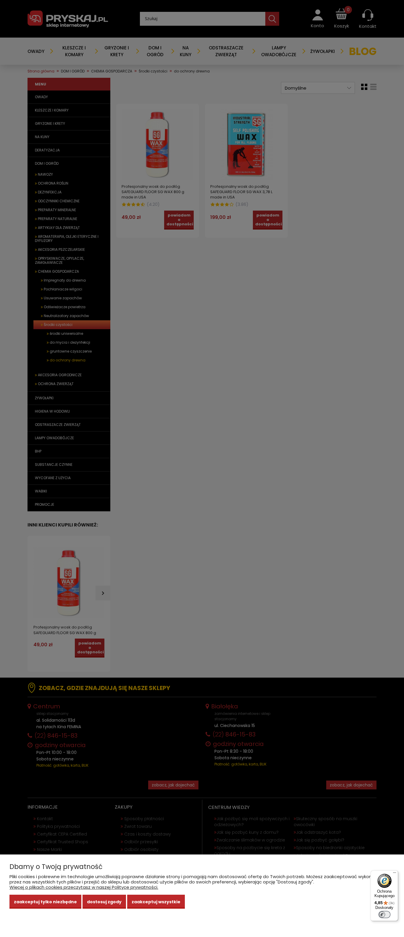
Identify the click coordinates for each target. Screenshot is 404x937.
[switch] (384, 914)
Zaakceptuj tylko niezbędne (45, 902)
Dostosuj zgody (104, 902)
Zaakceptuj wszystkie (156, 902)
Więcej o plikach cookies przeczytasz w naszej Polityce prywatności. (83, 887)
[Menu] (394, 874)
